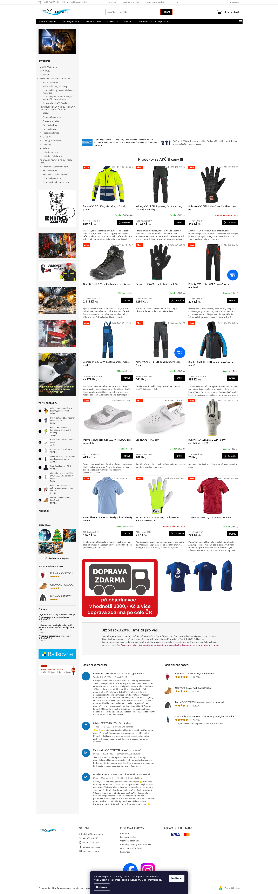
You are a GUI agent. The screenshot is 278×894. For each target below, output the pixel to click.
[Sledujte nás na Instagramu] (148, 870)
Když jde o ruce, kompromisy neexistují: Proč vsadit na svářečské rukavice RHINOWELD (57, 617)
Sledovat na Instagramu (59, 558)
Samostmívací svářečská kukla (56, 103)
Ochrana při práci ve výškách (56, 182)
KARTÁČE (44, 148)
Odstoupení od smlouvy (131, 848)
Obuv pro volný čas (51, 121)
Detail (179, 222)
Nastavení (101, 886)
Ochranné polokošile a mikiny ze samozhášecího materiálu (58, 97)
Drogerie (47, 144)
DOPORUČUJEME (48, 66)
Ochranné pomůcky (52, 117)
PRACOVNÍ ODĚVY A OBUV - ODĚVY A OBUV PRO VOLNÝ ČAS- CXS (57, 108)
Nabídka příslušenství (52, 156)
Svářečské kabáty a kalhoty (55, 86)
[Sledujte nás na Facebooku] (130, 870)
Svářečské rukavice (51, 82)
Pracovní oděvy (50, 125)
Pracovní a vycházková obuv (55, 166)
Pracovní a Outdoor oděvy (55, 174)
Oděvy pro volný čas (52, 140)
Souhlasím (176, 878)
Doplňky (46, 136)
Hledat (166, 12)
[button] (94, 81)
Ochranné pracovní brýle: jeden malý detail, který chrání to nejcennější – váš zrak (56, 627)
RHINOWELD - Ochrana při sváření (55, 78)
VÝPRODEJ (45, 70)
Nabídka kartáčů (50, 152)
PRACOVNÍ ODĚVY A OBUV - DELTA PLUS (56, 161)
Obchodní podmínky (155, 2)
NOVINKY (44, 74)
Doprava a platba (131, 2)
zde (159, 879)
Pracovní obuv (49, 129)
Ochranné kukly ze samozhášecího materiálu (58, 91)
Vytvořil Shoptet (232, 887)
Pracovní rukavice (51, 132)
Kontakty (111, 2)
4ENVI (46, 113)
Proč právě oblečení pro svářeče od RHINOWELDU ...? (54, 637)
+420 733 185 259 (91, 838)
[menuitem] (48, 21)
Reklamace (125, 851)
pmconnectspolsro (91, 846)
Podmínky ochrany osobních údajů (135, 844)
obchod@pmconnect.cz (94, 834)
